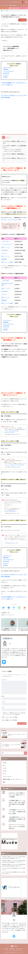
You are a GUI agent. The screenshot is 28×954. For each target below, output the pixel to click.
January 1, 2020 (16, 513)
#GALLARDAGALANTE (14, 430)
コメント (4, 679)
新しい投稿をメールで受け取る (10, 720)
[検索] (25, 753)
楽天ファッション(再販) (7, 262)
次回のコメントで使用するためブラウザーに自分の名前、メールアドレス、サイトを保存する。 (14, 713)
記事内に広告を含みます (14, 8)
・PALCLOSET (5, 280)
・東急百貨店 (5, 69)
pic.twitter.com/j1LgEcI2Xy (9, 432)
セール (4, 773)
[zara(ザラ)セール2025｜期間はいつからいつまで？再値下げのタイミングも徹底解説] (14, 791)
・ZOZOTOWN (5, 73)
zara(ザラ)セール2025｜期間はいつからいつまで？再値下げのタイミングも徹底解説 (17, 794)
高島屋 (7, 948)
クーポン (5, 768)
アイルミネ (4, 253)
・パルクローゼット (7, 67)
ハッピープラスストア (13, 219)
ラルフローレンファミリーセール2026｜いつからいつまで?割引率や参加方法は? (17, 826)
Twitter (4, 664)
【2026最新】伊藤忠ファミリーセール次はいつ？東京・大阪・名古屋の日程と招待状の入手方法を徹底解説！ (17, 803)
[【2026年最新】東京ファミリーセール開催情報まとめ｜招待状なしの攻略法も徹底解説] (14, 815)
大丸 (4, 948)
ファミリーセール (4, 5)
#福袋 (22, 429)
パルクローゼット (6, 241)
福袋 (8, 612)
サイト (3, 707)
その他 (4, 762)
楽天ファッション (6, 247)
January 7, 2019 (15, 542)
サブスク (5, 771)
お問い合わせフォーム (20, 948)
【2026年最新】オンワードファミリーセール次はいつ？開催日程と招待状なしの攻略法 (17, 811)
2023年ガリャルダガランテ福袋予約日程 (12, 149)
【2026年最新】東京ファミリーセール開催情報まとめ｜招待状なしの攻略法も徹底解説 (17, 819)
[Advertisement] (14, 118)
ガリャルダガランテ (10, 614)
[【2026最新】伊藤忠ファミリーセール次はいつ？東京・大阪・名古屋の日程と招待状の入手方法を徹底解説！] (14, 798)
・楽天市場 (4, 77)
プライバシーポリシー (17, 950)
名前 (3, 696)
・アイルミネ (5, 75)
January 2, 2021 (17, 466)
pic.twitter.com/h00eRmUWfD (9, 511)
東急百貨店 (4, 259)
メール (4, 701)
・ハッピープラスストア (8, 71)
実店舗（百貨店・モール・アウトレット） (13, 779)
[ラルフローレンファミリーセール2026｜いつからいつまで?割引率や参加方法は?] (14, 822)
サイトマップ (9, 950)
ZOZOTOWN (5, 250)
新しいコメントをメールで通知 (10, 717)
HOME (15, 946)
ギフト (4, 765)
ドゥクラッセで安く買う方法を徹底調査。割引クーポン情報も (13, 868)
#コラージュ (22, 463)
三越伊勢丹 (12, 948)
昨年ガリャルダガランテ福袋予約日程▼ (12, 151)
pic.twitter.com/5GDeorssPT (19, 464)
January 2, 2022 (17, 434)
